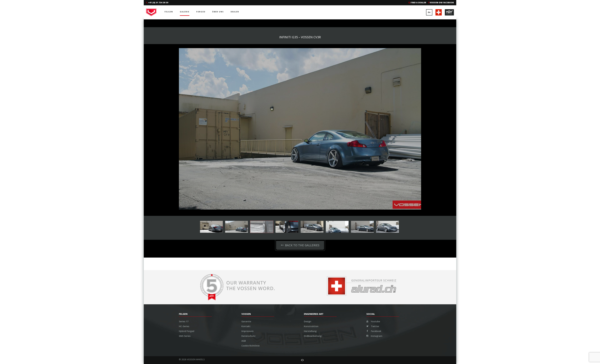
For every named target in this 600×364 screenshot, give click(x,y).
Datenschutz (248, 174)
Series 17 (183, 159)
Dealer (235, 11)
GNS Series (184, 174)
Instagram (376, 174)
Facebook (375, 169)
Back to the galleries (302, 84)
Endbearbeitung (313, 174)
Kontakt (245, 164)
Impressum (247, 169)
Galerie (184, 11)
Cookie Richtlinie (250, 184)
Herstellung (310, 169)
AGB (243, 179)
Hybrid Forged (186, 169)
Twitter (374, 164)
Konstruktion (311, 164)
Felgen (169, 11)
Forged (200, 11)
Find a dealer (418, 2)
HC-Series (184, 164)
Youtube (375, 159)
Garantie (246, 159)
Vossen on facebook (442, 2)
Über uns (218, 11)
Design (307, 159)
